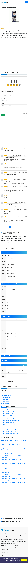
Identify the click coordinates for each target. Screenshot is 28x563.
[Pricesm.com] (4, 2)
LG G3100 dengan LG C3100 (7, 415)
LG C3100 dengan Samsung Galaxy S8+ (10, 420)
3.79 (10, 28)
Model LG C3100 (5, 401)
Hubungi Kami (4, 554)
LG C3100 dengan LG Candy (7, 411)
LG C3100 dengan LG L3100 (7, 413)
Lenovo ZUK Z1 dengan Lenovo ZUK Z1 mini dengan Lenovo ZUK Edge (13, 467)
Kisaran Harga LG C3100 (6, 393)
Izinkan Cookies (24, 560)
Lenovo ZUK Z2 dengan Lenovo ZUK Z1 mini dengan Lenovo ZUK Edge (13, 471)
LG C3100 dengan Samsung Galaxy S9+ (10, 418)
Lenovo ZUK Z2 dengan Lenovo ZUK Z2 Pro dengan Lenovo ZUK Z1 (13, 464)
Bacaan (3, 548)
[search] (26, 2)
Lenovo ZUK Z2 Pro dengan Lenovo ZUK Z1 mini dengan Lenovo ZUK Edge (12, 452)
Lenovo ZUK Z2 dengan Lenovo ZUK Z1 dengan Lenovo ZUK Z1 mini (12, 460)
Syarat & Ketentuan (6, 551)
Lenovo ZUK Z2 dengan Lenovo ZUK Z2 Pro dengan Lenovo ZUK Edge (13, 479)
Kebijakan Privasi (5, 552)
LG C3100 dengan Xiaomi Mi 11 (8, 422)
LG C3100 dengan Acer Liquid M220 (9, 433)
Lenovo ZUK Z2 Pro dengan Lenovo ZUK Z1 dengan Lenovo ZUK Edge (13, 456)
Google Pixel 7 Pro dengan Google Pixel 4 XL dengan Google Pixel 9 (13, 448)
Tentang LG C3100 (5, 397)
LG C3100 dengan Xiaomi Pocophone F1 (10, 429)
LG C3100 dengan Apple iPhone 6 (9, 431)
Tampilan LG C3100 (5, 399)
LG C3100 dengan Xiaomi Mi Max (8, 427)
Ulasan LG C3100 (5, 403)
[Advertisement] (14, 55)
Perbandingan (4, 557)
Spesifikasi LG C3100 (6, 395)
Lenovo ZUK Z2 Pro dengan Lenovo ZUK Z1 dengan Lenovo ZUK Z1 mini (13, 475)
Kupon (2, 555)
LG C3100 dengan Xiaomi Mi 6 (8, 424)
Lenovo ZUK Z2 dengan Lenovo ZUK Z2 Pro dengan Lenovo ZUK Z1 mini (13, 483)
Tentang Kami (4, 549)
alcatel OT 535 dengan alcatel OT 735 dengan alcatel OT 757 (13, 445)
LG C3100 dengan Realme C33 (8, 409)
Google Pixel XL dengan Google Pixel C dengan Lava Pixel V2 (13, 441)
